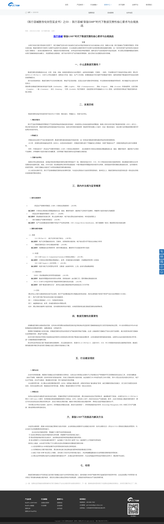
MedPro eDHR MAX (31, 502)
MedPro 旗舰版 (29, 505)
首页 (66, 5)
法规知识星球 (45, 502)
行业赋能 (93, 5)
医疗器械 (58, 36)
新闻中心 (107, 5)
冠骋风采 (91, 13)
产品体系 (80, 5)
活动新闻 (110, 13)
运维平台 (135, 5)
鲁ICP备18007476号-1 (102, 521)
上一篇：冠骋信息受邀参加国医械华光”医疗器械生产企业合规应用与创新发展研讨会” (53, 483)
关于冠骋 (122, 5)
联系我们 (149, 5)
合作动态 (129, 13)
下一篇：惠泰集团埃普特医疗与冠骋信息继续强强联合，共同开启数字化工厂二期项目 (110, 483)
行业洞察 (43, 505)
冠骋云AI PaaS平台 (31, 511)
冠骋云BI (27, 508)
